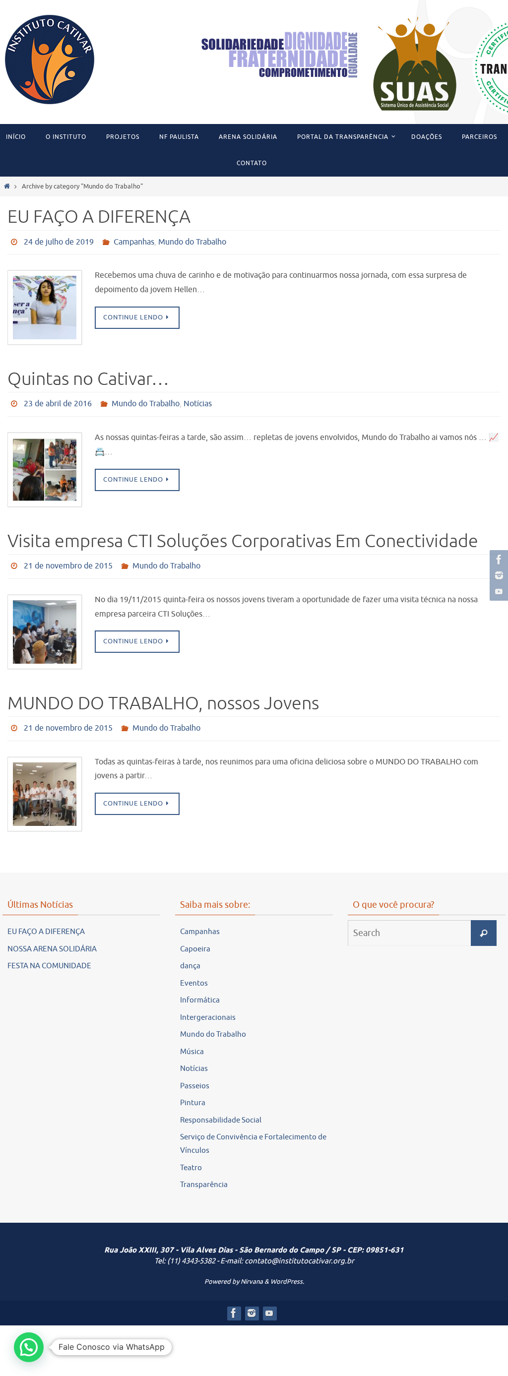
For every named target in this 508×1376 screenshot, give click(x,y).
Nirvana (252, 1270)
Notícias (198, 400)
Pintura (192, 1092)
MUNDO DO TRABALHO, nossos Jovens (163, 695)
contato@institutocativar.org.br (299, 1250)
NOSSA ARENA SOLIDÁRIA (52, 937)
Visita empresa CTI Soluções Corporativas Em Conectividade (242, 536)
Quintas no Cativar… (88, 377)
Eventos (194, 972)
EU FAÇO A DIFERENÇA (98, 217)
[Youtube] (498, 591)
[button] (29, 1347)
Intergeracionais (208, 1006)
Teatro (191, 1156)
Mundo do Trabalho (192, 241)
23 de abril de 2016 (58, 400)
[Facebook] (498, 559)
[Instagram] (498, 575)
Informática (200, 989)
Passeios (194, 1074)
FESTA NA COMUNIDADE (49, 955)
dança (190, 955)
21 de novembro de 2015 (68, 559)
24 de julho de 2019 (59, 241)
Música (192, 1040)
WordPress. (287, 1270)
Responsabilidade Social (220, 1109)
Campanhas (134, 241)
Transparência (204, 1174)
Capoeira (195, 937)
